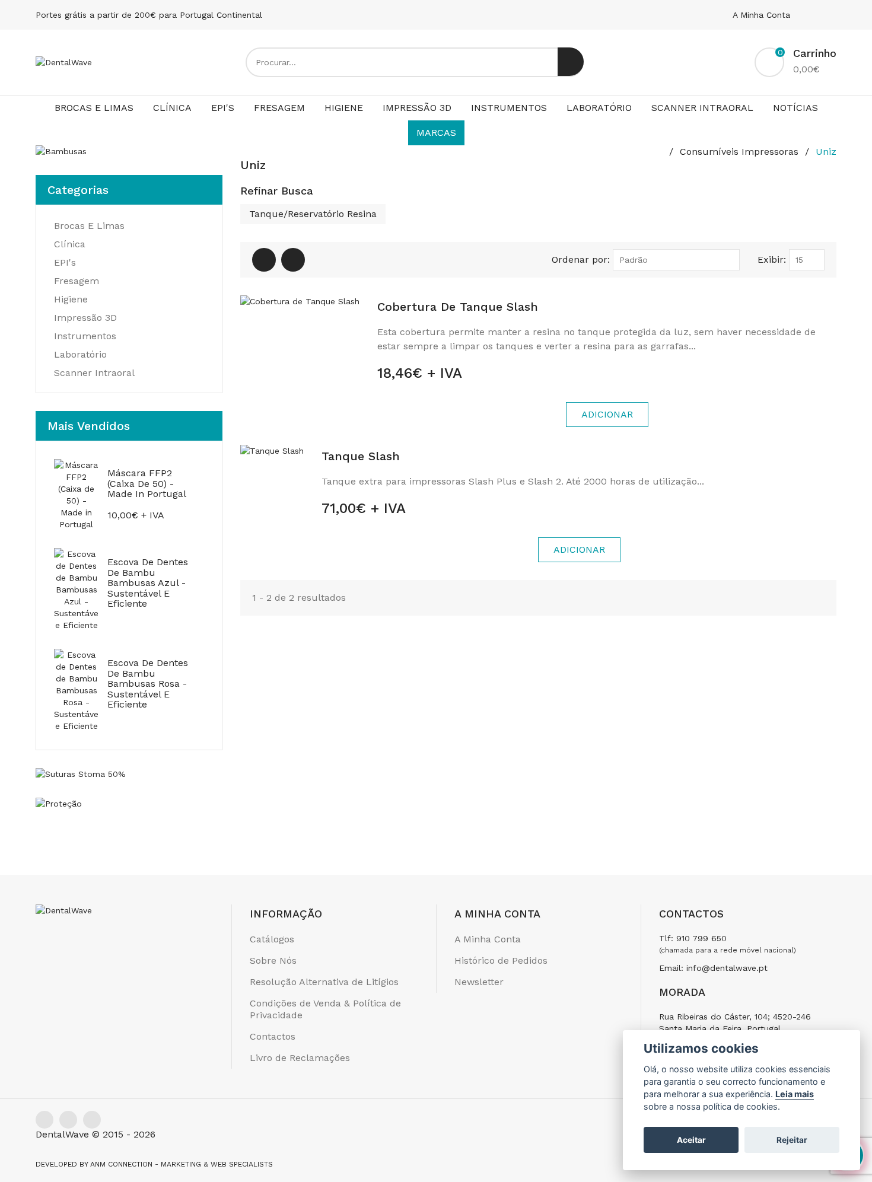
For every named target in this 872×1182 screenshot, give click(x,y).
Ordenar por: (581, 259)
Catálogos (272, 939)
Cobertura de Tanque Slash (457, 307)
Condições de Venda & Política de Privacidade (325, 1009)
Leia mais (794, 1094)
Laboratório (599, 107)
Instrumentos (509, 107)
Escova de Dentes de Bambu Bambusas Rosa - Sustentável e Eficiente (147, 683)
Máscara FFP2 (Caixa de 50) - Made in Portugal (146, 483)
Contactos (272, 1036)
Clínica (172, 107)
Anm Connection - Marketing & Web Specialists (181, 1164)
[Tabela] (264, 260)
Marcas (436, 132)
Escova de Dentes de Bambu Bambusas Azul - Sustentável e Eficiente (147, 582)
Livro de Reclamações (300, 1057)
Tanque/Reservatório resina (313, 213)
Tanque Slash (361, 456)
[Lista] (293, 260)
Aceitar (691, 1140)
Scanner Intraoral (702, 107)
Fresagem (279, 107)
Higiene (343, 107)
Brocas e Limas (94, 107)
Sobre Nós (273, 960)
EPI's (222, 107)
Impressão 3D (417, 107)
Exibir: (772, 259)
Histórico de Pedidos (501, 960)
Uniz (826, 151)
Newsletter (479, 981)
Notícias (795, 107)
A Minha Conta (763, 15)
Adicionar (607, 414)
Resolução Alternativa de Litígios (324, 981)
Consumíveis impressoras (739, 151)
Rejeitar (791, 1140)
